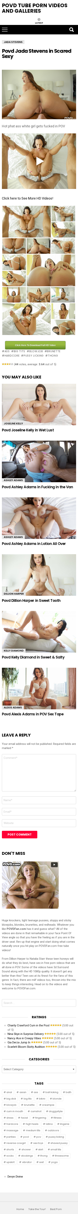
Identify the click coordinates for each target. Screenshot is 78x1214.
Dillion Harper (14, 594)
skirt (40, 1149)
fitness (58, 1118)
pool (26, 1137)
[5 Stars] (12, 364)
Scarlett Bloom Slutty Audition (26, 1046)
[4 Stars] (10, 364)
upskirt (10, 1162)
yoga (54, 1162)
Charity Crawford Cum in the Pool (28, 1025)
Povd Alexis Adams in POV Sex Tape (32, 714)
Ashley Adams (13, 480)
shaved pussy (59, 1143)
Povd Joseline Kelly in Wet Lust (28, 430)
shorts (10, 1149)
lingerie (64, 1124)
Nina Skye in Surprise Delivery (26, 1034)
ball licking (51, 1092)
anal (9, 1092)
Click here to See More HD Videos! (27, 198)
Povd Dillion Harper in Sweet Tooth (31, 600)
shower (26, 1149)
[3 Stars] (7, 364)
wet (41, 1162)
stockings (27, 1156)
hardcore (12, 355)
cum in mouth (14, 1111)
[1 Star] (3, 364)
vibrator (27, 1162)
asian (23, 1092)
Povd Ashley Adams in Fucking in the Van (37, 487)
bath (68, 1092)
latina (49, 1124)
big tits (19, 351)
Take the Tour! (37, 1209)
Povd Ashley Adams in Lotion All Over (34, 543)
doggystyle (56, 1111)
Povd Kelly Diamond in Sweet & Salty (33, 657)
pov (38, 1137)
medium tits (33, 1130)
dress (9, 1118)
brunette (54, 351)
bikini (42, 1098)
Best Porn (56, 1209)
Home (20, 1209)
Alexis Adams (13, 707)
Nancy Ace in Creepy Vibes (24, 1038)
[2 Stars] (5, 364)
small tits (56, 1149)
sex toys (38, 1143)
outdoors (53, 1130)
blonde (57, 1098)
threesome (62, 1156)
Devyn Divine (15, 1176)
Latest (39, 22)
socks (10, 1156)
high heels (32, 1124)
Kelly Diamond (14, 650)
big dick (11, 1098)
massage (12, 1130)
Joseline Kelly (13, 423)
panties (11, 1137)
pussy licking (34, 355)
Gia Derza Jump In (19, 1042)
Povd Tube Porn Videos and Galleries (34, 8)
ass (7, 351)
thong (53, 355)
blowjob (36, 351)
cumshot (36, 1111)
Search (71, 29)
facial (24, 1118)
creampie (48, 1105)
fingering (40, 1118)
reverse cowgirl (16, 1143)
